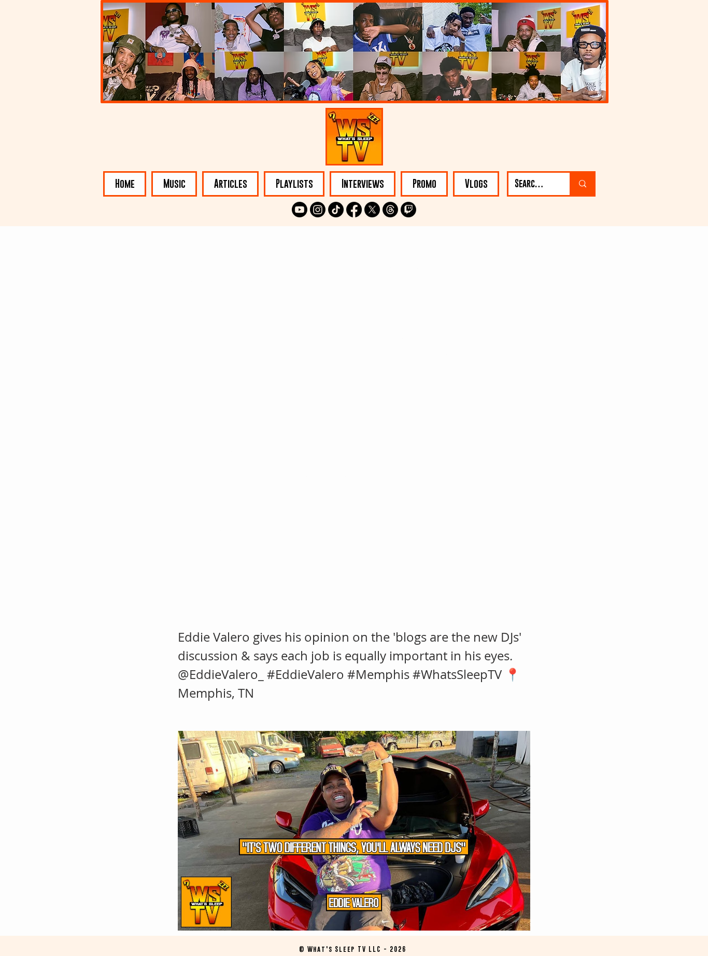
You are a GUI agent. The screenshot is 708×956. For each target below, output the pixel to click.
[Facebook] (354, 209)
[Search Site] (582, 184)
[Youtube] (299, 209)
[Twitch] (408, 209)
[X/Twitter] (372, 209)
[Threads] (390, 209)
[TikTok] (336, 209)
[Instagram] (317, 209)
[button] (174, 184)
